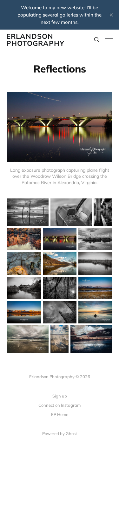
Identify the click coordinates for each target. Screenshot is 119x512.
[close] (111, 15)
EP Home (59, 414)
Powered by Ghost (59, 433)
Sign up (59, 395)
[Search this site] (97, 40)
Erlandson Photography (35, 40)
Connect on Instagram (59, 405)
